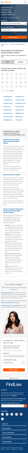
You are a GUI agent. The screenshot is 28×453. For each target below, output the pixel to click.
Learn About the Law (6, 292)
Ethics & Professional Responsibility (17, 44)
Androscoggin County (8, 96)
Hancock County (8, 103)
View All (11, 91)
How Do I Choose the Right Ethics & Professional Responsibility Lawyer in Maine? (13, 210)
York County (18, 120)
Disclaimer (14, 449)
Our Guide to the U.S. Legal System (10, 305)
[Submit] (25, 405)
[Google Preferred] (2, 419)
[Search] (25, 2)
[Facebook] (2, 414)
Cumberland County (8, 100)
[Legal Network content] (25, 441)
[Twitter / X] (11, 414)
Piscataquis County (8, 113)
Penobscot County (20, 110)
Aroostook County (20, 96)
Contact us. (14, 395)
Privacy (8, 449)
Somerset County (8, 116)
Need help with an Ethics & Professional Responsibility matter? (11, 141)
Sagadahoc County (20, 113)
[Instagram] (16, 414)
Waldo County (19, 116)
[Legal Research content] (25, 437)
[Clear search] (23, 356)
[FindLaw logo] (7, 2)
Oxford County (8, 110)
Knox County (7, 106)
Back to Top (14, 378)
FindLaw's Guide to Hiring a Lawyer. (10, 302)
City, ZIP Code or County (7, 27)
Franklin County (19, 100)
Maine (2, 45)
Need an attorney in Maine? (11, 174)
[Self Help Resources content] (25, 432)
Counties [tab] (20, 62)
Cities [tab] (7, 62)
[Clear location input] (25, 30)
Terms (2, 449)
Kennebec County (20, 103)
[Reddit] (21, 414)
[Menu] (2, 2)
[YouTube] (7, 414)
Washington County (8, 120)
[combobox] (14, 23)
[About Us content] (25, 423)
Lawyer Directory (4, 44)
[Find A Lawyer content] (25, 428)
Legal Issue (4, 20)
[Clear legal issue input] (25, 23)
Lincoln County (19, 106)
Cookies (21, 449)
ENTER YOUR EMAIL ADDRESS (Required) (10, 403)
